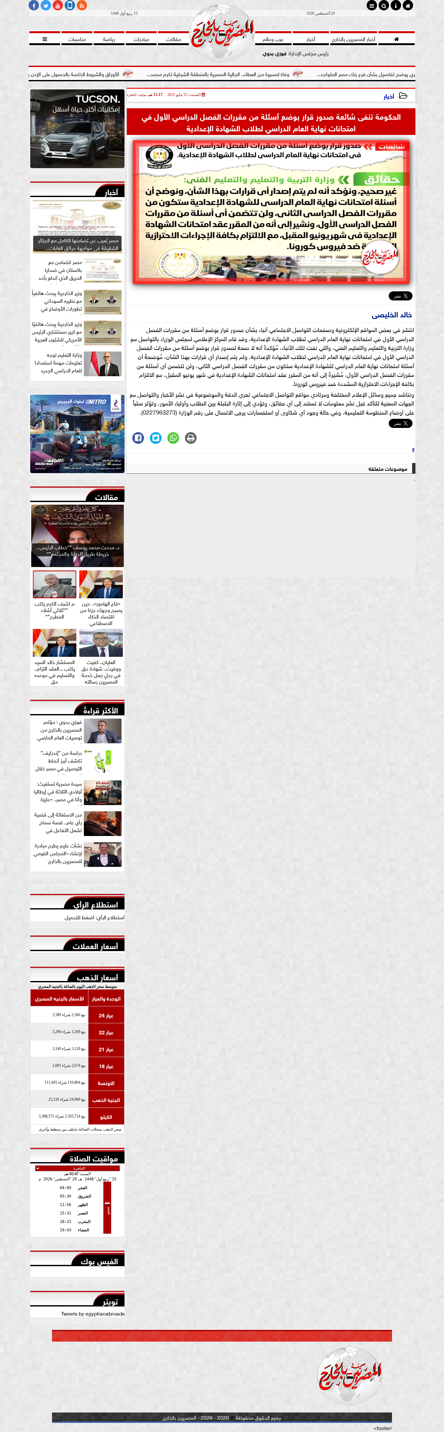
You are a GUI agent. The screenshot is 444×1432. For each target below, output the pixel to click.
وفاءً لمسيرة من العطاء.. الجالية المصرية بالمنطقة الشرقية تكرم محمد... (273, 73)
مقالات (106, 495)
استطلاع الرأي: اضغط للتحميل (94, 916)
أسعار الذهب (97, 975)
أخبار (389, 95)
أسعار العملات (95, 944)
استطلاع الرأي (95, 902)
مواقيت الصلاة (94, 1156)
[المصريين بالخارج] (77, 130)
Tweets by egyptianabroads (92, 1313)
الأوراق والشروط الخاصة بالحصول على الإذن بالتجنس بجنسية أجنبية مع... (101, 73)
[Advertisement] (271, 531)
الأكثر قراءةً (101, 708)
